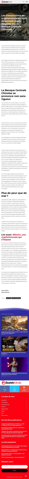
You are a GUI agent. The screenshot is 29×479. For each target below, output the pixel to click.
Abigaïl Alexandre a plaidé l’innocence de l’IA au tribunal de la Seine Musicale (14, 374)
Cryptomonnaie (13, 33)
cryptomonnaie (16, 298)
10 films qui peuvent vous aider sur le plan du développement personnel (14, 446)
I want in (14, 470)
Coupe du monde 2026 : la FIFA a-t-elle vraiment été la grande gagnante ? (14, 332)
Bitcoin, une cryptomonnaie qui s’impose (13, 237)
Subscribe (24, 386)
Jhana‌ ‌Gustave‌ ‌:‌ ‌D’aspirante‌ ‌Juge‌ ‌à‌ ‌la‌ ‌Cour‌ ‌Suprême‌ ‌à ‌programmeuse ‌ (14, 450)
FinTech (21, 33)
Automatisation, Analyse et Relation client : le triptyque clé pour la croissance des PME (14, 436)
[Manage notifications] (26, 476)
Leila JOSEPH (13, 36)
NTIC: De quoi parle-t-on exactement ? (13, 457)
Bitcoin (9, 298)
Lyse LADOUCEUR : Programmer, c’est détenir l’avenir (13, 454)
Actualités (5, 33)
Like (5, 386)
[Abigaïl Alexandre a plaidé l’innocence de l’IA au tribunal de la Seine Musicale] (14, 364)
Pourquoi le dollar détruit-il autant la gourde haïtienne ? (13, 353)
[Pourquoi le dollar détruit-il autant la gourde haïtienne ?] (14, 344)
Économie (3, 334)
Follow (14, 386)
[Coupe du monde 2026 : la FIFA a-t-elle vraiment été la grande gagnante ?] (14, 323)
